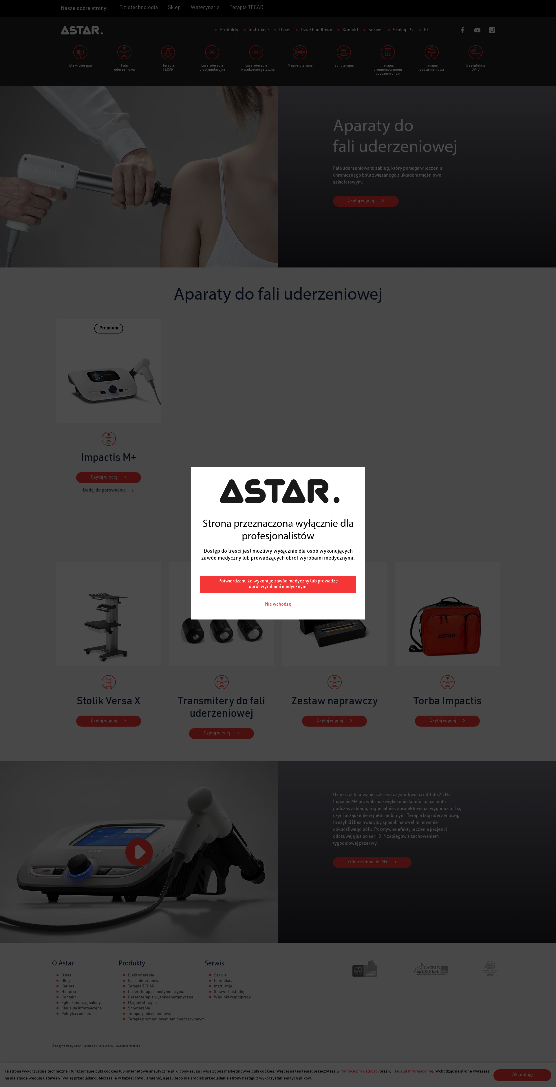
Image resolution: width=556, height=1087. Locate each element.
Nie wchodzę (278, 604)
